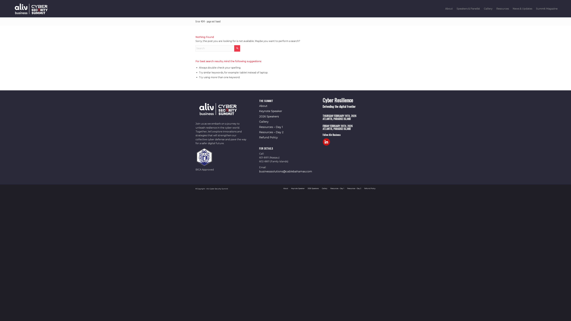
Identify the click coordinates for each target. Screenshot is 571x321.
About (263, 106)
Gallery (264, 121)
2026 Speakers (269, 116)
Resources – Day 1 (271, 127)
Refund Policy (268, 137)
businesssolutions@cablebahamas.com (285, 171)
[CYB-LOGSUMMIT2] (31, 8)
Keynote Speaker (270, 111)
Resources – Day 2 (271, 132)
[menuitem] (449, 8)
